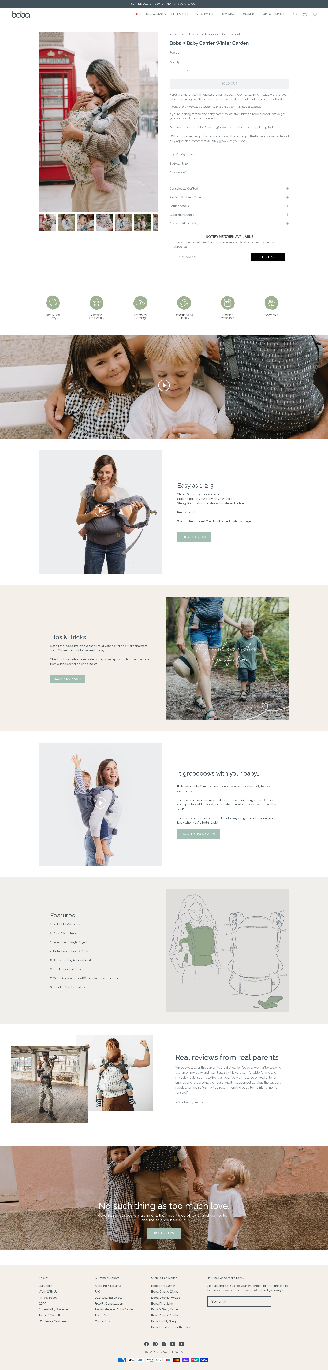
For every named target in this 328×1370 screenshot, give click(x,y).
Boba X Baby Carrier (165, 1309)
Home (173, 34)
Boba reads (164, 1233)
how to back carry (199, 834)
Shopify (179, 1352)
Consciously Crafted (184, 188)
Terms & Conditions (52, 1315)
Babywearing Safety (108, 1297)
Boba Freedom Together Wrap (171, 1327)
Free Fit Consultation (109, 1303)
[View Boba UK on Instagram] (164, 1344)
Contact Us (102, 1321)
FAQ (97, 1291)
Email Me (268, 257)
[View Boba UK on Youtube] (173, 1344)
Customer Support (107, 1277)
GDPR (43, 1303)
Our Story (45, 1285)
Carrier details (179, 206)
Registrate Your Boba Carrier (114, 1309)
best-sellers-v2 (189, 34)
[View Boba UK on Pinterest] (155, 1344)
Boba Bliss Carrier (163, 1285)
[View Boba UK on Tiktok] (181, 1344)
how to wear (194, 537)
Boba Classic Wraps (164, 1291)
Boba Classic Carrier (165, 1315)
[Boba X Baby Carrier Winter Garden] (47, 222)
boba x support (68, 679)
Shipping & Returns (108, 1285)
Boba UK (157, 1352)
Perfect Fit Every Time (185, 197)
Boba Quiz (102, 1315)
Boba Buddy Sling (163, 1321)
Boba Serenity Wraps (165, 1297)
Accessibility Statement (55, 1309)
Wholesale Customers (54, 1321)
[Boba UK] (20, 14)
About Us (45, 1277)
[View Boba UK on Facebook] (146, 1344)
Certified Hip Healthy (184, 223)
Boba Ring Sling (162, 1303)
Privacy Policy (48, 1297)
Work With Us (48, 1291)
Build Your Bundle (182, 215)
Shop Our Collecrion (164, 1277)
